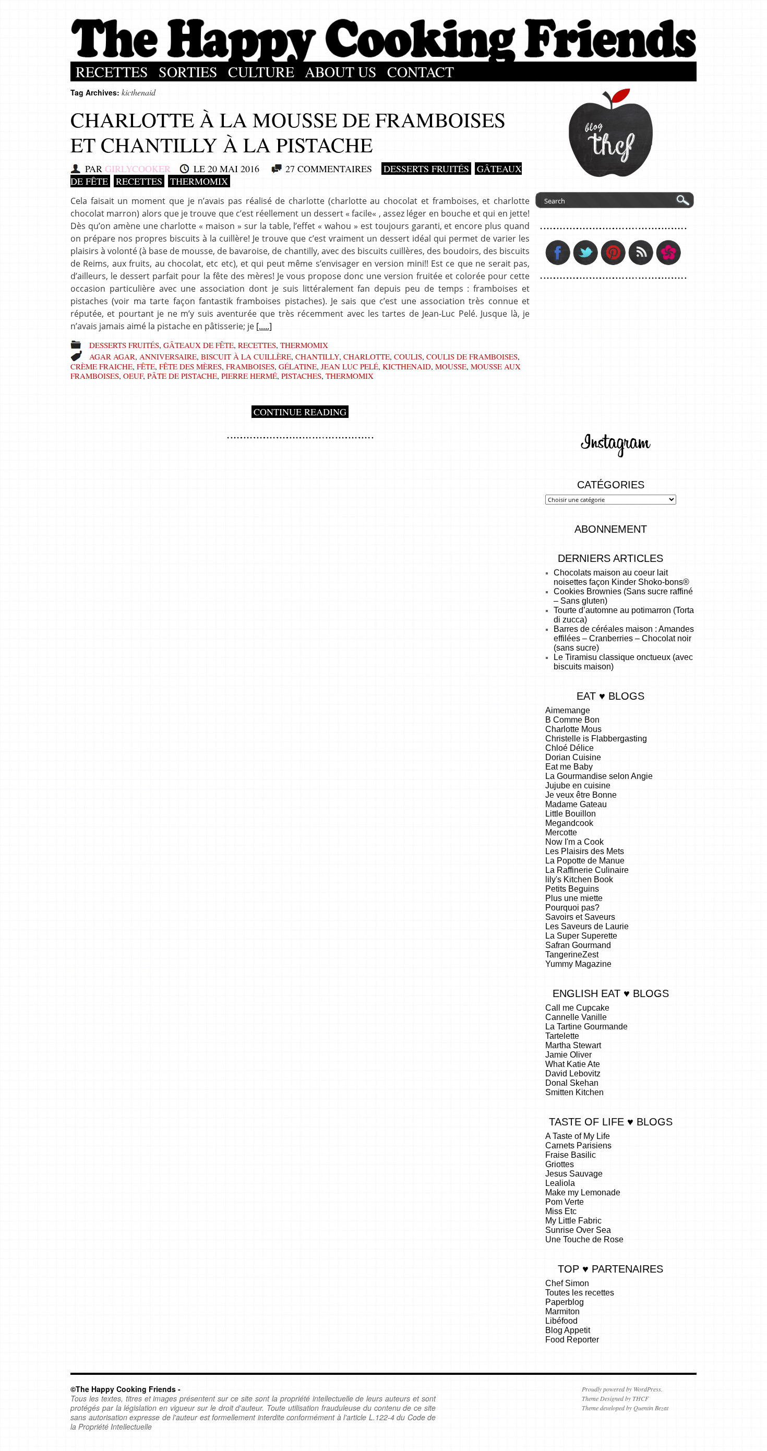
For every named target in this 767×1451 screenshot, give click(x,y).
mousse (450, 366)
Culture (261, 71)
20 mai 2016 (233, 168)
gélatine (298, 366)
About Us (341, 71)
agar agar (112, 356)
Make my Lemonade (582, 1192)
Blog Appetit (567, 1330)
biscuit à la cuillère (246, 356)
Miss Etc (561, 1211)
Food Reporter (572, 1339)
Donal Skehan (571, 1082)
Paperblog (564, 1302)
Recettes (112, 71)
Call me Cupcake (577, 1007)
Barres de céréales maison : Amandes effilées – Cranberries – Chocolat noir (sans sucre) (624, 638)
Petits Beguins (572, 888)
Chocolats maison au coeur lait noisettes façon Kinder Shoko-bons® (621, 577)
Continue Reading (300, 411)
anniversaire (168, 356)
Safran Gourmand (578, 945)
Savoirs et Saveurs (580, 917)
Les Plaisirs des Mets (584, 851)
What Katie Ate (572, 1064)
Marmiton (562, 1311)
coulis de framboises (472, 356)
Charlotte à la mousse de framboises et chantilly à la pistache (288, 131)
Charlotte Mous (573, 729)
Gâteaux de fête (198, 345)
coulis (408, 356)
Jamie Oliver (568, 1054)
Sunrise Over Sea (578, 1230)
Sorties (188, 71)
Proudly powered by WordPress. (622, 1389)
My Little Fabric (573, 1220)
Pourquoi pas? (572, 907)
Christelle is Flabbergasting (596, 738)
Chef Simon (567, 1283)
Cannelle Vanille (576, 1017)
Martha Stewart (573, 1045)
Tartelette (562, 1036)
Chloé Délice (569, 748)
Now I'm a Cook (574, 841)
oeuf (133, 375)
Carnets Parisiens (578, 1145)
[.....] (264, 326)
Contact (420, 71)
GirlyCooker (138, 168)
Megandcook (569, 823)
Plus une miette (574, 898)
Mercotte (561, 832)
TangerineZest (571, 954)
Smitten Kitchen (574, 1092)
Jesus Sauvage (574, 1173)
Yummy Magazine (578, 964)
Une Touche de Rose (584, 1239)
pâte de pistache (182, 375)
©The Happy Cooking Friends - (125, 1389)
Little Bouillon (570, 813)
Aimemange (567, 710)
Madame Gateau (576, 804)
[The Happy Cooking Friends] (383, 59)
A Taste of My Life (577, 1136)
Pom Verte (564, 1201)
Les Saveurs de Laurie (587, 926)
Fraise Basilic (570, 1154)
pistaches (301, 375)
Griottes (559, 1164)
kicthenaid (406, 366)
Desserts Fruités (426, 168)
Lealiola (560, 1183)
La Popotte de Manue (585, 860)
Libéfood (561, 1320)
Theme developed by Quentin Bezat (625, 1408)
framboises (250, 366)
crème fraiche (101, 366)
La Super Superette (581, 935)
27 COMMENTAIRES (328, 168)
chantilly (317, 356)
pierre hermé (249, 375)
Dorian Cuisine (573, 757)
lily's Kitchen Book (579, 879)
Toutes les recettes (579, 1292)
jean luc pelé (349, 366)
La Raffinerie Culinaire (587, 870)
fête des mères (190, 366)
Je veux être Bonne (581, 794)
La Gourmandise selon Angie (599, 776)
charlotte (366, 356)
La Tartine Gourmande (586, 1026)
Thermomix (199, 181)
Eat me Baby (569, 766)
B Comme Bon (572, 719)
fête (146, 366)
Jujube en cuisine (577, 785)
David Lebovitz (573, 1073)
